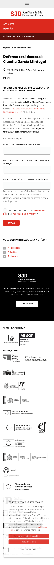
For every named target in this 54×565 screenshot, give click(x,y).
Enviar (11, 223)
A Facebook (14, 247)
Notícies (7, 36)
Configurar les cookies (29, 549)
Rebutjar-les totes (29, 542)
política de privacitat (25, 214)
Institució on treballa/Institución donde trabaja (26, 162)
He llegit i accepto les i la (25, 212)
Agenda (8, 28)
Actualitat (8, 24)
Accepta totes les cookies (29, 536)
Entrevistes (28, 36)
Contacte (45, 291)
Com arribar (27, 303)
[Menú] (27, 3)
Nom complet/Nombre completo (21, 144)
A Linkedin (13, 256)
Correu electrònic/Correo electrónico (25, 179)
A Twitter (12, 252)
